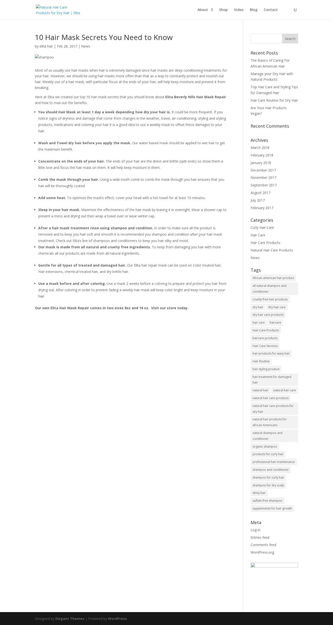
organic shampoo (265, 446)
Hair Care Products (265, 242)
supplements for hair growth (272, 508)
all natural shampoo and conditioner (269, 289)
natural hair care (284, 390)
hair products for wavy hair (271, 353)
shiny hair (259, 493)
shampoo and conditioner (271, 470)
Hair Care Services (265, 346)
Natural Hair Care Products (272, 250)
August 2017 (260, 192)
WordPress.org (262, 552)
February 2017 (262, 207)
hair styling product (266, 369)
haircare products (265, 338)
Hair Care (258, 235)
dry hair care (277, 307)
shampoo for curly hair (268, 477)
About (202, 10)
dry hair (258, 307)
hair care (259, 322)
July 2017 (258, 200)
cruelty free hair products (270, 299)
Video (239, 10)
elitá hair (46, 46)
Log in (255, 530)
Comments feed (263, 544)
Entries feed (260, 537)
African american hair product (273, 278)
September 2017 (264, 185)
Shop (223, 10)
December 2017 (263, 170)
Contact (271, 10)
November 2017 (263, 177)
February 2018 (262, 155)
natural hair (260, 390)
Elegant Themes (69, 618)
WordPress (117, 618)
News (85, 46)
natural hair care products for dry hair (273, 409)
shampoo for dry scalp (268, 485)
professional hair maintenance (274, 462)
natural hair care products (271, 398)
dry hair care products (268, 315)
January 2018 (261, 162)
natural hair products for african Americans (270, 422)
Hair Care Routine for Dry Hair (274, 100)
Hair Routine (261, 361)
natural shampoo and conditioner (268, 436)
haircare (275, 322)
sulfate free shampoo (267, 501)
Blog (253, 10)
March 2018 (260, 147)
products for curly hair (268, 454)
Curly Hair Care (262, 227)
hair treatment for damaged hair (272, 380)
